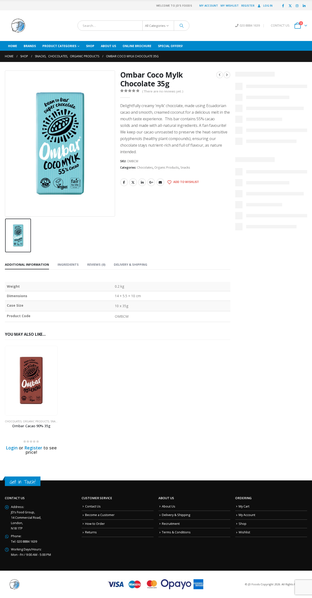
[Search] (181, 25)
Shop (90, 46)
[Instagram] (297, 5)
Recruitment (171, 524)
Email (160, 182)
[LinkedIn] (304, 5)
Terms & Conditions (176, 532)
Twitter (133, 182)
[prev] (219, 74)
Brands (30, 46)
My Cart (244, 506)
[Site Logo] (18, 25)
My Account (208, 5)
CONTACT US (280, 25)
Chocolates (145, 167)
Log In (268, 5)
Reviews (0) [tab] (96, 264)
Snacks (185, 167)
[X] (290, 5)
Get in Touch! (23, 482)
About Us (108, 46)
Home (12, 46)
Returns (91, 532)
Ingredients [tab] (68, 264)
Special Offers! (170, 46)
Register (247, 5)
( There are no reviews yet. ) (162, 91)
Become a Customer (100, 515)
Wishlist (244, 532)
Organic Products (166, 167)
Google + (151, 182)
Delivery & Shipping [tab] (130, 264)
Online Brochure (137, 46)
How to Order (95, 524)
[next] (227, 74)
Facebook (124, 182)
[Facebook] (283, 5)
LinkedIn (142, 182)
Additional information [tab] (27, 264)
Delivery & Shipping (176, 515)
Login (12, 448)
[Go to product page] (31, 381)
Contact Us (93, 506)
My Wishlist (230, 5)
